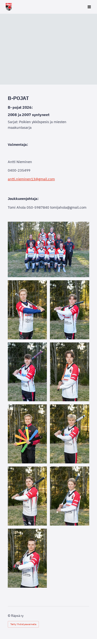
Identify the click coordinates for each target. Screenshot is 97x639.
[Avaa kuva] (27, 309)
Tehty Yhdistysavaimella (23, 624)
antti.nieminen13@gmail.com (31, 179)
